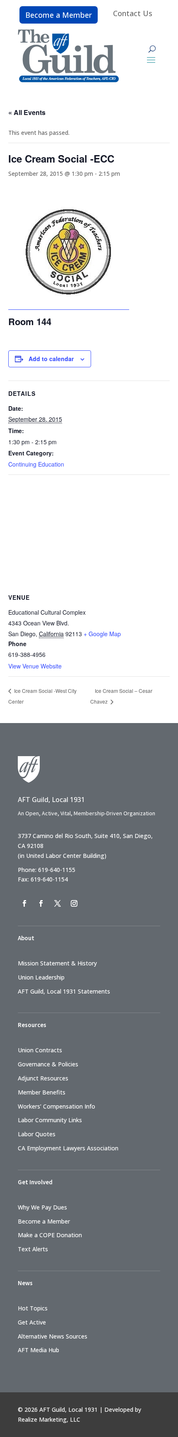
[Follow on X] (57, 903)
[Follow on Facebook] (24, 903)
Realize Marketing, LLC (49, 1419)
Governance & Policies (48, 1064)
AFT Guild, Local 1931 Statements (64, 991)
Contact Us (132, 13)
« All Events (27, 112)
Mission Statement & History (57, 963)
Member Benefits (41, 1092)
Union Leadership (41, 977)
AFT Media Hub (38, 1350)
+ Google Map (102, 634)
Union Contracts (40, 1050)
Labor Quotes (36, 1134)
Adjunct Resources (43, 1078)
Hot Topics (33, 1308)
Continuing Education (36, 464)
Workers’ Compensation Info (56, 1106)
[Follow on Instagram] (74, 903)
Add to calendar (51, 358)
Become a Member (58, 15)
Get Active (32, 1322)
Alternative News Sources (52, 1336)
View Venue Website (35, 666)
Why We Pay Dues (42, 1207)
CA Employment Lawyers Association (68, 1148)
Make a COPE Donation (50, 1235)
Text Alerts (33, 1249)
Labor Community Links (50, 1120)
